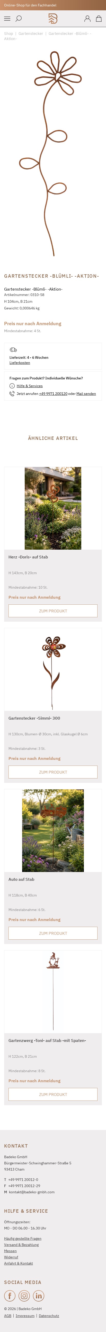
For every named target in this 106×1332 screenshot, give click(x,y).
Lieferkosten (20, 362)
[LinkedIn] (38, 1296)
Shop (8, 33)
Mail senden (86, 393)
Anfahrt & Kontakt (18, 1263)
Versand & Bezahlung (21, 1244)
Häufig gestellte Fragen (22, 1238)
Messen (10, 1251)
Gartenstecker (31, 33)
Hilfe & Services (30, 386)
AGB (7, 1315)
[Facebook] (9, 1296)
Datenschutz (49, 1315)
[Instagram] (24, 1296)
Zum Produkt (53, 610)
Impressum (25, 1315)
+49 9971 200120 (53, 393)
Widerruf (11, 1257)
